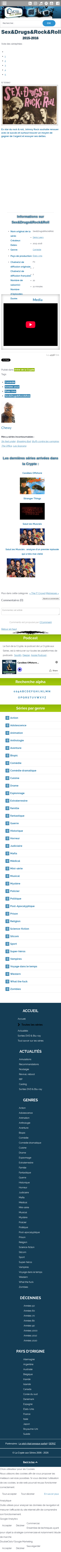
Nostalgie (24, 1069)
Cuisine (22, 1147)
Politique (23, 1227)
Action (22, 1108)
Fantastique (25, 1172)
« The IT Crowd (37, 593)
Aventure (23, 1127)
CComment (46, 622)
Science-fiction (26, 1247)
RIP (20, 1079)
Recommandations (29, 1064)
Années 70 (29, 1315)
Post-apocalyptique (29, 1232)
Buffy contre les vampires (45, 441)
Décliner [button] (20, 1525)
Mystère (23, 1217)
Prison (22, 1237)
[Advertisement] (30, 178)
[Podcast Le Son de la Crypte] (46, 4)
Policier (23, 1222)
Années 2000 (30, 1330)
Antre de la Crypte (24, 369)
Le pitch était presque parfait (33, 1443)
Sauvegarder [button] (33, 1546)
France (26, 1414)
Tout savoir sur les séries (31, 1040)
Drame (22, 1152)
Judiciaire (24, 1192)
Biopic (22, 1132)
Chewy (6, 428)
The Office (6, 446)
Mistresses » (52, 593)
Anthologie (24, 1123)
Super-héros (25, 1262)
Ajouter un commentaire (51, 598)
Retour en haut (9, 629)
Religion (23, 1242)
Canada (27, 1389)
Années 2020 (30, 1340)
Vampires (24, 1267)
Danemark (28, 1399)
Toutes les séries (32, 1024)
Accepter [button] (7, 1525)
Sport (22, 1257)
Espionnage (25, 1157)
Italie (25, 1419)
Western (23, 1277)
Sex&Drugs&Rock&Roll (17, 396)
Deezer (26, 655)
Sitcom (22, 1252)
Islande (27, 1384)
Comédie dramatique (30, 1142)
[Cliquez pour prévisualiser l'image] (29, 105)
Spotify (17, 655)
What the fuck (26, 1282)
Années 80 (29, 1320)
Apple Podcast (38, 655)
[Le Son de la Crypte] (51, 4)
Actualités (23, 1030)
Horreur (23, 1187)
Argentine (28, 1364)
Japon (26, 1424)
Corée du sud (30, 1394)
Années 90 (29, 1325)
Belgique (28, 1374)
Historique (24, 1182)
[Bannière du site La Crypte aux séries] (30, 12)
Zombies (23, 1287)
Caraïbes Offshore (32, 473)
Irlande (26, 1379)
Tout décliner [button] (28, 1494)
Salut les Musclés (32, 524)
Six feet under (8, 441)
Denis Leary (38, 237)
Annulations (25, 1059)
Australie (27, 1369)
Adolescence (26, 1113)
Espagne (27, 1404)
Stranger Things (32, 498)
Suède (26, 1434)
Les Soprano (19, 446)
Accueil (22, 1018)
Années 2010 (12, 386)
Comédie (37, 249)
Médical (23, 1202)
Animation (24, 1118)
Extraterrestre (26, 1162)
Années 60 (29, 1310)
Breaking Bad (24, 441)
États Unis (37, 256)
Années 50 (29, 1305)
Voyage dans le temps (30, 1272)
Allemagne (29, 1359)
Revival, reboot (27, 1074)
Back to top (29, 1462)
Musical (23, 1212)
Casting (23, 1084)
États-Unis (28, 1409)
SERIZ (52, 1443)
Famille (22, 1167)
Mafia (22, 1197)
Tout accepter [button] (9, 1494)
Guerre (22, 1177)
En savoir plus (51, 1494)
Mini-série (24, 1207)
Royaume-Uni (30, 1429)
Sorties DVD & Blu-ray (29, 1035)
